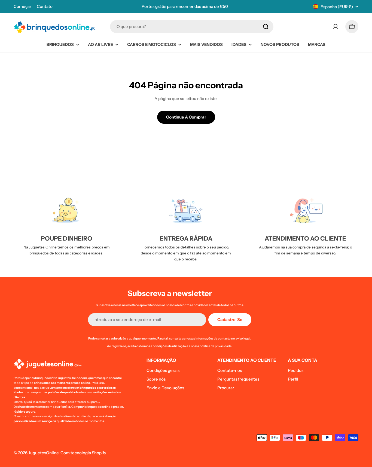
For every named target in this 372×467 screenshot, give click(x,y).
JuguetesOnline (43, 452)
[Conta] (335, 26)
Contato (45, 6)
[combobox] (191, 26)
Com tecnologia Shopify (83, 452)
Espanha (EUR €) (337, 6)
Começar (22, 6)
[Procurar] (266, 26)
